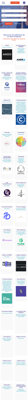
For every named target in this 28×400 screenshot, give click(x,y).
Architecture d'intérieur (7, 313)
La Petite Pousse (7, 279)
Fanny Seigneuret (21, 182)
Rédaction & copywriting (21, 110)
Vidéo (9, 161)
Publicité (6, 161)
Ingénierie (21, 162)
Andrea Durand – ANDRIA (21, 46)
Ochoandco (7, 385)
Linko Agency (7, 336)
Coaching (5, 135)
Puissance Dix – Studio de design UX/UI (21, 386)
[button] (24, 3)
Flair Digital (7, 230)
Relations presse (21, 111)
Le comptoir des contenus (21, 312)
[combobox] (14, 10)
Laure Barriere (21, 279)
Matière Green (21, 360)
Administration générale (7, 134)
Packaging (24, 109)
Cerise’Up (7, 132)
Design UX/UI (8, 284)
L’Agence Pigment (21, 255)
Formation (4, 78)
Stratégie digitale (21, 52)
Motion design (19, 109)
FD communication (7, 207)
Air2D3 (7, 45)
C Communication (21, 100)
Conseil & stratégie (21, 48)
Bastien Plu (7, 100)
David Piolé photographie (7, 157)
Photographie (8, 160)
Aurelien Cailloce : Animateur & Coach (21, 73)
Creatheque (21, 132)
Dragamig (21, 156)
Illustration (9, 78)
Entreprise (4, 17)
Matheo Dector (7, 360)
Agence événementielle (20, 75)
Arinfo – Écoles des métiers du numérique (7, 74)
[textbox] (14, 10)
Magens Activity (21, 336)
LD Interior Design (7, 311)
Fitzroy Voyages (21, 207)
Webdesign (7, 79)
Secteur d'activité (5, 8)
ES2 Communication (7, 183)
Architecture (18, 231)
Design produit (21, 134)
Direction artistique (22, 107)
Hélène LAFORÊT (7, 255)
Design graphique (19, 105)
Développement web (21, 51)
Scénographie (18, 112)
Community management (7, 47)
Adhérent (3, 13)
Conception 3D (5, 362)
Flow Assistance (21, 230)
